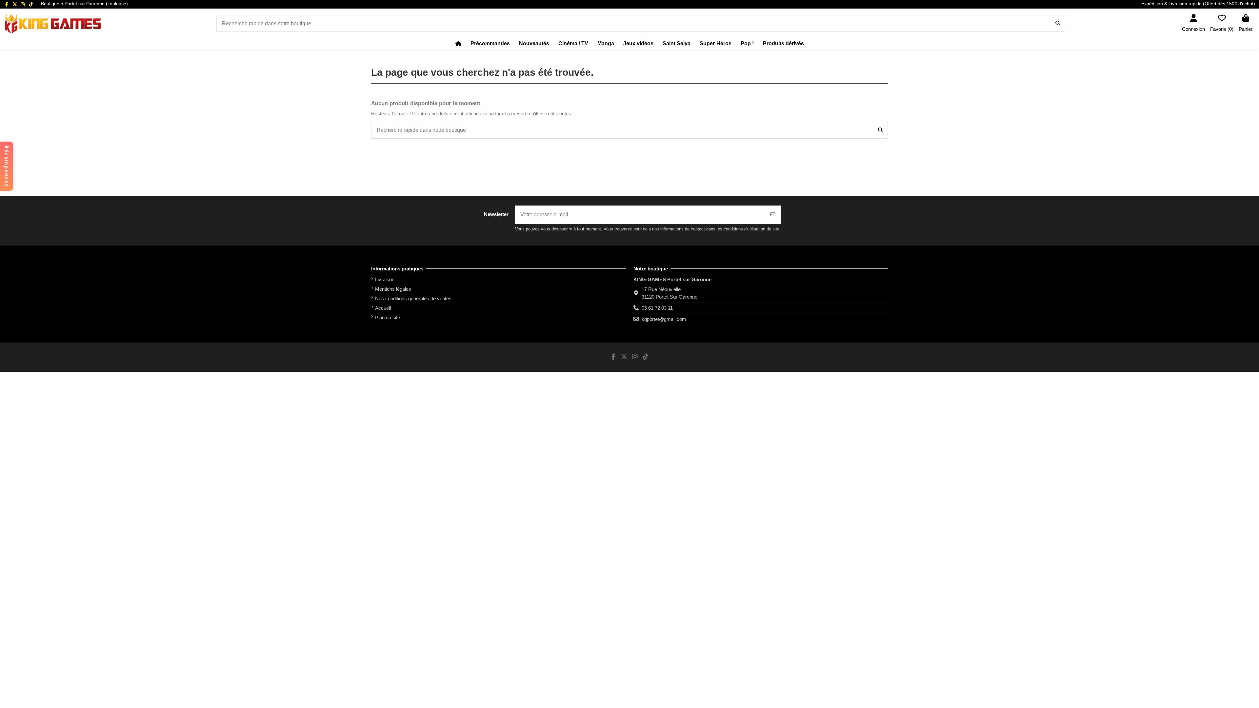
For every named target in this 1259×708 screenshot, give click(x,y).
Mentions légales (393, 289)
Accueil (383, 308)
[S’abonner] (773, 215)
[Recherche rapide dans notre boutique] (1057, 23)
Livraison (384, 279)
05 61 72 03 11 (657, 308)
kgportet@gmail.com (664, 319)
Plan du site (387, 317)
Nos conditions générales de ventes (413, 298)
